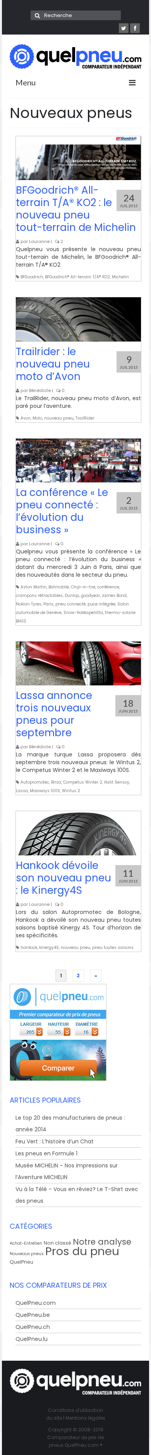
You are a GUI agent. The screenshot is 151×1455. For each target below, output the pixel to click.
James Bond (114, 595)
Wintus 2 (71, 791)
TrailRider (85, 418)
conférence (108, 587)
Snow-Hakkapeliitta (83, 613)
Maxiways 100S (45, 791)
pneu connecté (70, 604)
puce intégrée (101, 604)
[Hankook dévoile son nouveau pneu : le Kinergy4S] (78, 833)
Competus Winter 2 (82, 782)
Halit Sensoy (116, 782)
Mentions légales (85, 1418)
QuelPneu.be (32, 1315)
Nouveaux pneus (27, 1254)
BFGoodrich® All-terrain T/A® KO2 (77, 277)
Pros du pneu (82, 1251)
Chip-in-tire (83, 587)
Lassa (22, 791)
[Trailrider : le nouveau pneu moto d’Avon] (78, 319)
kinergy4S (49, 947)
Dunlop (72, 595)
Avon (26, 418)
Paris (48, 604)
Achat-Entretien (26, 1243)
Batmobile (58, 587)
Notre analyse (102, 1241)
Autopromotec (35, 782)
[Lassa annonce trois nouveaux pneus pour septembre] (78, 663)
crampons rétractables (39, 595)
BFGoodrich (32, 277)
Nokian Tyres (28, 604)
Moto (37, 418)
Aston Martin (33, 587)
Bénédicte (40, 390)
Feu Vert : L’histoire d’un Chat (54, 1141)
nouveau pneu (59, 418)
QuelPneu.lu (31, 1339)
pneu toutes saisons (113, 947)
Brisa (56, 782)
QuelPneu (21, 1262)
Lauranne (39, 241)
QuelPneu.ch (32, 1327)
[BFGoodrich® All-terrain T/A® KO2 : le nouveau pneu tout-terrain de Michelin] (78, 158)
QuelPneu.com (35, 1303)
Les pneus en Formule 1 (46, 1153)
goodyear (90, 595)
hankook (29, 947)
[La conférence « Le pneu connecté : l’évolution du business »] (78, 460)
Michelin (120, 277)
